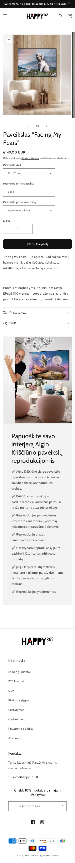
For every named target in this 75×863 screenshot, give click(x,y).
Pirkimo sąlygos (18, 700)
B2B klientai (16, 681)
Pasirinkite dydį (12, 164)
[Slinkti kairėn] (28, 125)
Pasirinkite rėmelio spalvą (18, 183)
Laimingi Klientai (19, 672)
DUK (11, 691)
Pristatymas (16, 710)
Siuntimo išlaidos (30, 158)
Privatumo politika (20, 728)
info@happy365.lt (25, 777)
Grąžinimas (15, 719)
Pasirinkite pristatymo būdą (19, 202)
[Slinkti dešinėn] (46, 125)
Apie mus (14, 738)
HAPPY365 (29, 856)
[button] (5, 16)
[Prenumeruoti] (61, 806)
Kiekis (6, 220)
